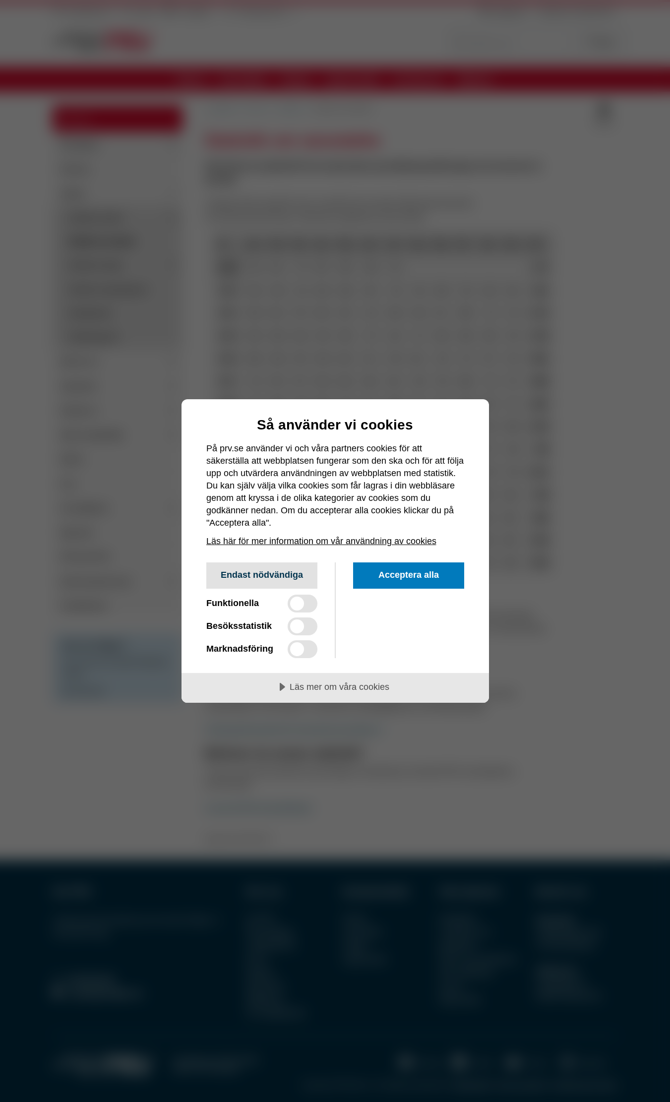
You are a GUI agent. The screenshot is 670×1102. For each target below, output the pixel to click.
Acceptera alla (408, 575)
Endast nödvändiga (262, 575)
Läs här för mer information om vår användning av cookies (321, 541)
